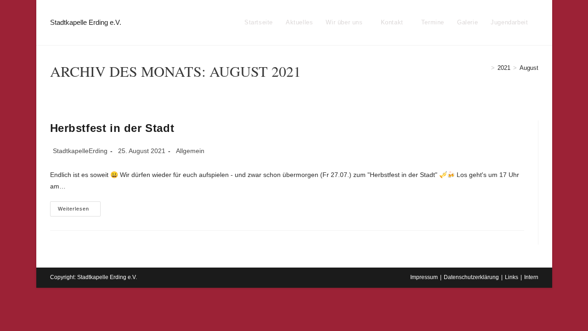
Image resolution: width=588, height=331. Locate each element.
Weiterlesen (79, 211)
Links (511, 277)
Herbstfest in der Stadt (112, 128)
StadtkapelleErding (80, 150)
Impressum (424, 277)
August (529, 67)
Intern (531, 277)
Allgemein (190, 150)
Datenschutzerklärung (471, 277)
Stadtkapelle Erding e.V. (85, 22)
